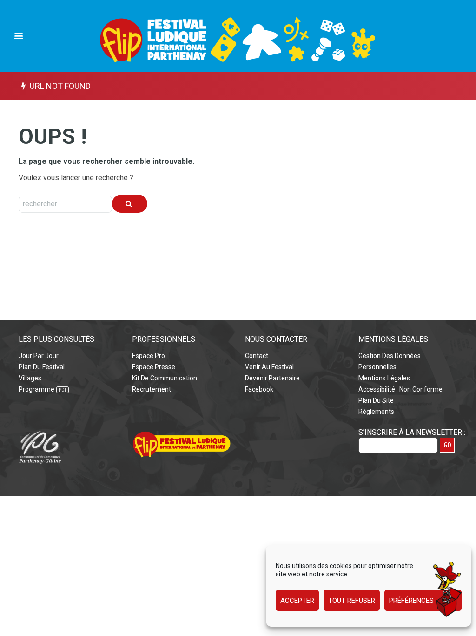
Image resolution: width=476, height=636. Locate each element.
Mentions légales (384, 378)
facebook (259, 389)
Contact (256, 355)
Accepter (297, 600)
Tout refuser (351, 600)
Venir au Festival (269, 367)
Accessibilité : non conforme (400, 389)
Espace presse (153, 367)
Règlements (376, 411)
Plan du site (376, 400)
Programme (36, 389)
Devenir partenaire (272, 378)
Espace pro (148, 355)
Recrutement (151, 389)
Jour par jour (39, 355)
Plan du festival (42, 367)
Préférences (411, 600)
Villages (30, 378)
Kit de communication (164, 378)
